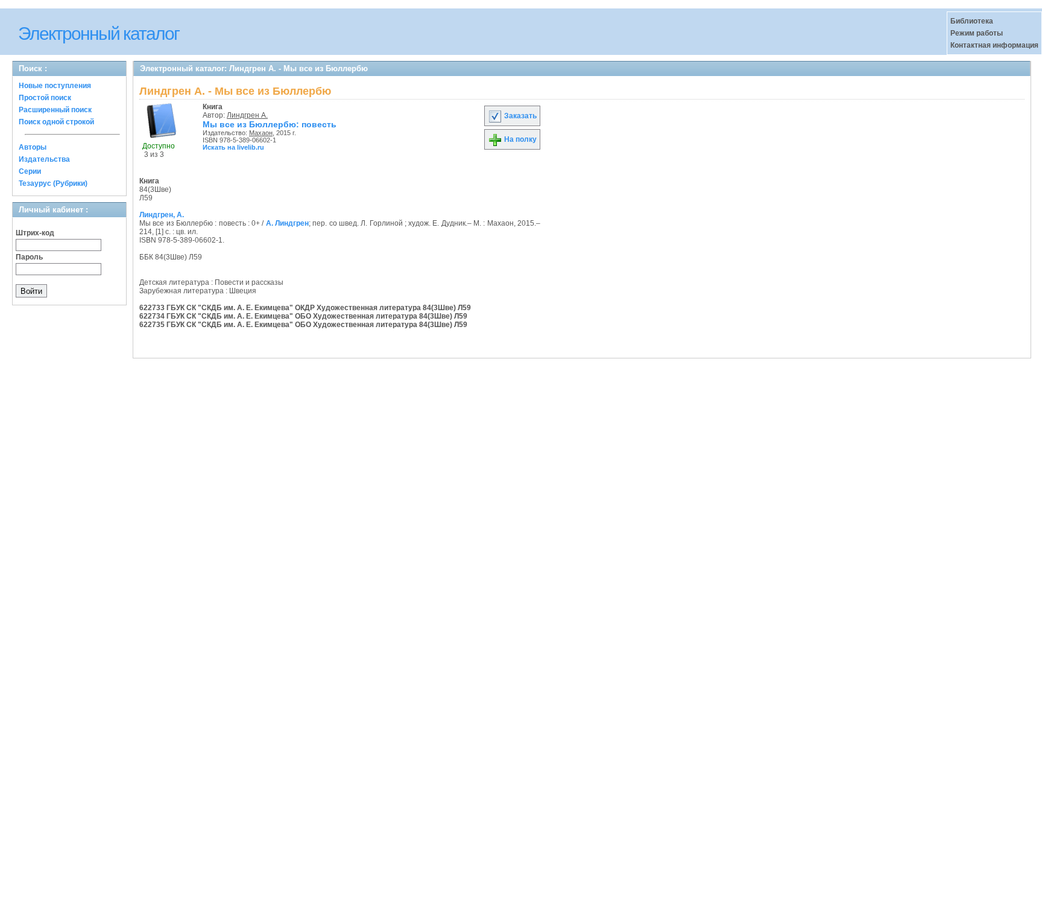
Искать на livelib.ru (233, 147)
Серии (30, 171)
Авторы (32, 147)
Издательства (44, 159)
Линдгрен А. (247, 115)
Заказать (519, 116)
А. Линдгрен (287, 223)
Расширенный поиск (55, 110)
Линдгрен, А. (161, 215)
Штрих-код (35, 233)
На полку (519, 139)
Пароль (29, 257)
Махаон (261, 132)
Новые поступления (55, 85)
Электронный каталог (98, 33)
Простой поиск (45, 98)
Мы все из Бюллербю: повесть (269, 124)
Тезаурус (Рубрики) (53, 183)
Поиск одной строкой (56, 122)
